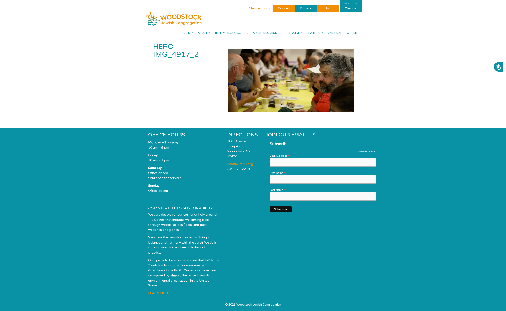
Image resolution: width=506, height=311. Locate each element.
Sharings (313, 33)
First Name (278, 173)
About (202, 33)
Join (187, 33)
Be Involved (293, 33)
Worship (353, 33)
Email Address (280, 156)
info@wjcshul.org (240, 164)
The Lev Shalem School (231, 33)
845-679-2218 (238, 169)
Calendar (335, 33)
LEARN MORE (159, 293)
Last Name (278, 190)
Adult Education (265, 33)
